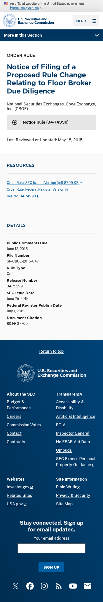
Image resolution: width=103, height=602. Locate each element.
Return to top (51, 351)
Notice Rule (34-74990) (45, 122)
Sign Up (51, 567)
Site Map (64, 504)
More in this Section (23, 35)
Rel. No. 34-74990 (21, 196)
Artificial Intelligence (75, 416)
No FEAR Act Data (73, 441)
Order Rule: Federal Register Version (35, 189)
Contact (14, 433)
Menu (81, 21)
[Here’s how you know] (51, 6)
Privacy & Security (73, 495)
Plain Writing (68, 487)
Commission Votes (24, 425)
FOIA (61, 425)
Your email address (51, 538)
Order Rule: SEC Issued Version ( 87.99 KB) (43, 183)
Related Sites (19, 495)
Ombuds (64, 450)
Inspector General (73, 433)
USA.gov (15, 504)
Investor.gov (18, 487)
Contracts (16, 441)
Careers (14, 416)
